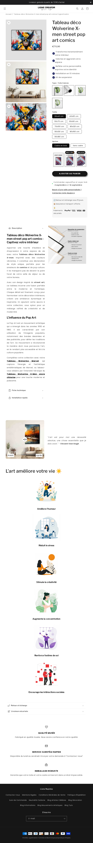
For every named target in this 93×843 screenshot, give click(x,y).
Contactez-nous (13, 795)
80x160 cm (74, 131)
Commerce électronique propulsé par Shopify (54, 838)
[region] (46, 2)
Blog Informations (27, 805)
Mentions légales (29, 795)
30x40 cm (59, 116)
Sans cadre (78, 145)
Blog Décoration (75, 800)
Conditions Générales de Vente (52, 795)
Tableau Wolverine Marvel (23, 361)
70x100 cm (59, 126)
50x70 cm (59, 121)
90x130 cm (59, 131)
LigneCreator (33, 838)
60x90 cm (73, 121)
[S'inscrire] (64, 818)
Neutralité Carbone (37, 800)
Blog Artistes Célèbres (57, 800)
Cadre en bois (61, 145)
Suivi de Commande (18, 800)
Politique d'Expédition (77, 795)
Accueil (9, 14)
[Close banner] (90, 2)
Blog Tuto (69, 805)
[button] (4, 8)
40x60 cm (73, 116)
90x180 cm (59, 137)
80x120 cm (74, 126)
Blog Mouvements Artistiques (50, 805)
